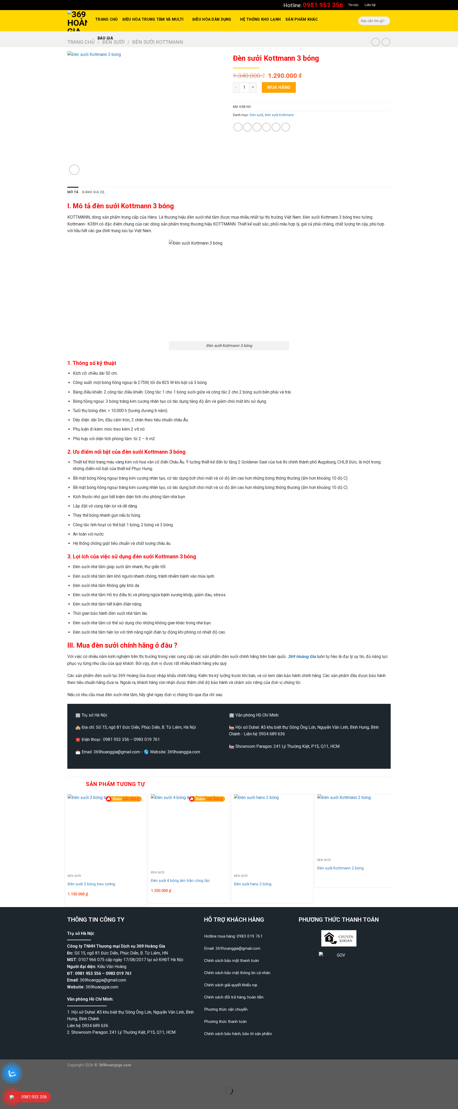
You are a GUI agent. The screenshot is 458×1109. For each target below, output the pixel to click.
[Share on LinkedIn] (285, 127)
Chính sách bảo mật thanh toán (231, 960)
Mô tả (72, 192)
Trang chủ (106, 19)
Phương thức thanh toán (225, 1021)
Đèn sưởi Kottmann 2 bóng (340, 868)
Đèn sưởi (256, 115)
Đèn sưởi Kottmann (279, 115)
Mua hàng (278, 87)
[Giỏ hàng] (386, 5)
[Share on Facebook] (238, 127)
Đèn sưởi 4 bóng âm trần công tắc (180, 880)
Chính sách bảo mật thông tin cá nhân (237, 972)
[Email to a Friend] (257, 127)
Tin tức (353, 5)
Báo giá (105, 38)
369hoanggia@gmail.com (103, 980)
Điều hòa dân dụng (211, 19)
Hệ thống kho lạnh (260, 19)
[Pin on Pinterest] (266, 127)
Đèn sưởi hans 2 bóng (252, 884)
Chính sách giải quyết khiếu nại (230, 985)
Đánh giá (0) (93, 192)
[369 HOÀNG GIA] (77, 20)
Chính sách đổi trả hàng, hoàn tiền (233, 997)
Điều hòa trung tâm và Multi (153, 19)
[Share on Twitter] (247, 127)
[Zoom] (74, 170)
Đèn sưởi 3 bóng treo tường (91, 884)
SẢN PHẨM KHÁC (301, 19)
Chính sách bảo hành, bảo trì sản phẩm (238, 1033)
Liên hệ (370, 5)
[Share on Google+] (276, 127)
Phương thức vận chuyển (226, 1009)
